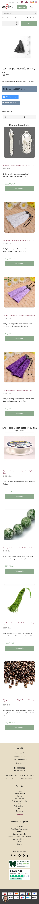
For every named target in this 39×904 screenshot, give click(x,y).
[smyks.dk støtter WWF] (19, 864)
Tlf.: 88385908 (19, 768)
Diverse (19, 844)
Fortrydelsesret (19, 806)
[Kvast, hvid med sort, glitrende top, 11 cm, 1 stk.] (19, 220)
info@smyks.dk (19, 770)
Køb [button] (29, 23)
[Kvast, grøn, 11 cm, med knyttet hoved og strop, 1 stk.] (19, 602)
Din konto (19, 811)
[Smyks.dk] (8, 7)
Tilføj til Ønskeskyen (11, 97)
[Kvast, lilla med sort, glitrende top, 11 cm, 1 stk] (19, 370)
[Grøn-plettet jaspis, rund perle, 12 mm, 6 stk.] (19, 527)
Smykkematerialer (19, 834)
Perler (19, 831)
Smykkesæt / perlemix (19, 829)
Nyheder (19, 826)
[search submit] (35, 13)
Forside (19, 791)
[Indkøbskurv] (31, 7)
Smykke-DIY (22, 7)
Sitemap (19, 814)
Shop (20, 803)
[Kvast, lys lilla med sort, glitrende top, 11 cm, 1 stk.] (19, 295)
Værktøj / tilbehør (19, 839)
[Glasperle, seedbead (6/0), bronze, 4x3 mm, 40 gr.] (19, 679)
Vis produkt (19, 188)
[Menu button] (35, 7)
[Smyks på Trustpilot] (19, 874)
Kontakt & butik (19, 793)
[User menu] (26, 2)
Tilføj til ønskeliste (10, 103)
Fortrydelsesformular (19, 801)
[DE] (33, 2)
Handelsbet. (19, 798)
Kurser (19, 796)
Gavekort (19, 841)
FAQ (19, 808)
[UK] (36, 2)
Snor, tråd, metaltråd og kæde (19, 836)
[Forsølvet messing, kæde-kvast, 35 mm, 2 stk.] (19, 145)
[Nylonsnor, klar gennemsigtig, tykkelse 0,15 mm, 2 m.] (19, 450)
